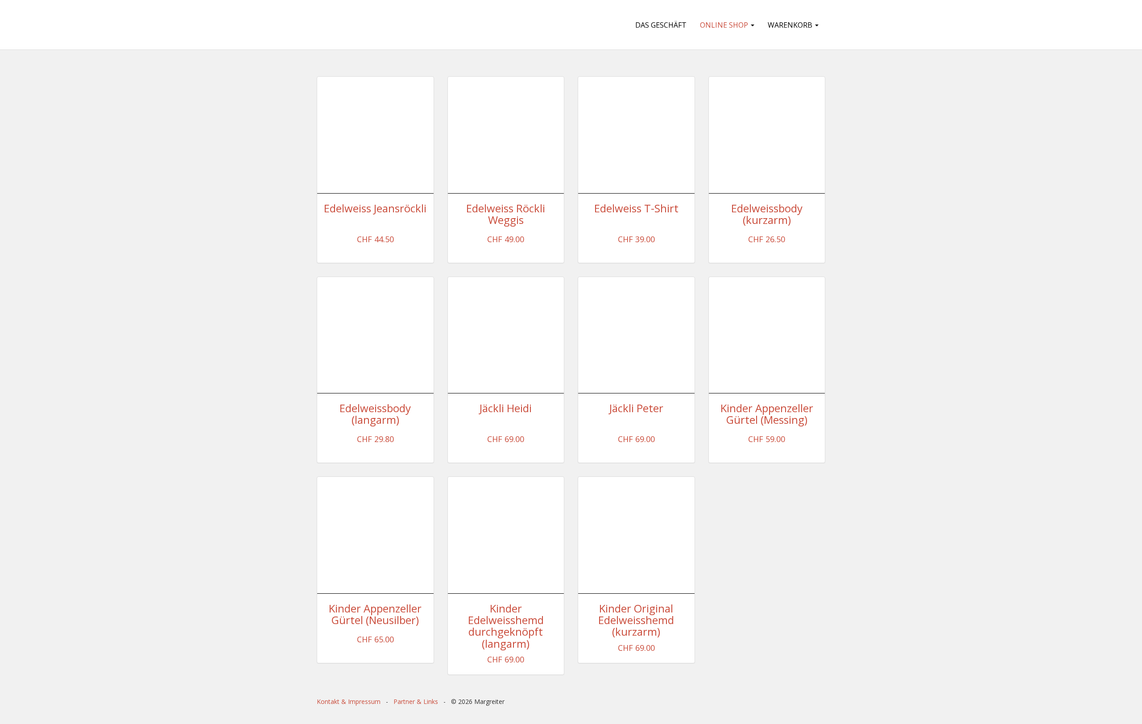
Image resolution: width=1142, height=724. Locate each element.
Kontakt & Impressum (349, 701)
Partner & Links (415, 701)
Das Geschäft (661, 25)
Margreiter (367, 25)
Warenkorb (791, 25)
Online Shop (725, 25)
